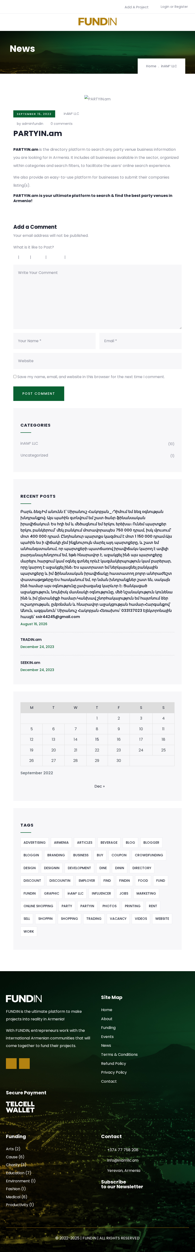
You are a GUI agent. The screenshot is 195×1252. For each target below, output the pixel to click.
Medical (13, 1197)
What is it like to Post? (33, 247)
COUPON (119, 855)
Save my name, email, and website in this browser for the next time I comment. (91, 377)
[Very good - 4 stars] (56, 257)
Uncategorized (34, 455)
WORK (29, 931)
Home (151, 66)
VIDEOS (141, 918)
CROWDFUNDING (149, 855)
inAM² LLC (169, 66)
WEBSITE (162, 918)
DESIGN (30, 868)
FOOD (143, 880)
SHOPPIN (45, 918)
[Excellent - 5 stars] (77, 257)
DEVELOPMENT (79, 868)
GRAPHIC (51, 893)
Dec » (99, 786)
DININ (119, 868)
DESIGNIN (51, 868)
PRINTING (133, 906)
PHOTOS (109, 906)
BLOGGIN (31, 855)
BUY (100, 855)
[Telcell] (20, 1107)
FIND (107, 880)
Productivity (17, 1205)
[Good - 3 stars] (39, 257)
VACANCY (118, 918)
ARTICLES (84, 842)
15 (97, 739)
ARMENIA (61, 842)
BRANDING (56, 855)
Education (15, 1173)
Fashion (13, 1189)
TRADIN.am (31, 639)
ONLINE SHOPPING (38, 906)
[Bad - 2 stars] (25, 257)
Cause (12, 1157)
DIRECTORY (141, 868)
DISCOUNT (32, 880)
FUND (160, 880)
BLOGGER (151, 842)
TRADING (94, 918)
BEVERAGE (109, 842)
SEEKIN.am (30, 662)
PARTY (67, 906)
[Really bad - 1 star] (15, 257)
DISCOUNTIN (59, 880)
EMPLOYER (87, 880)
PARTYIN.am (25, 195)
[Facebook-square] (11, 1063)
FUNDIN (30, 893)
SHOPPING (69, 918)
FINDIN (124, 880)
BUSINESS (80, 855)
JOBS (123, 893)
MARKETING (146, 893)
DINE (103, 868)
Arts (10, 1149)
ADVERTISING (35, 842)
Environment (18, 1181)
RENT (153, 906)
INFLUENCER (101, 893)
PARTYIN (87, 906)
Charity (13, 1165)
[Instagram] (24, 1063)
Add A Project (137, 7)
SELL (27, 918)
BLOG (130, 842)
